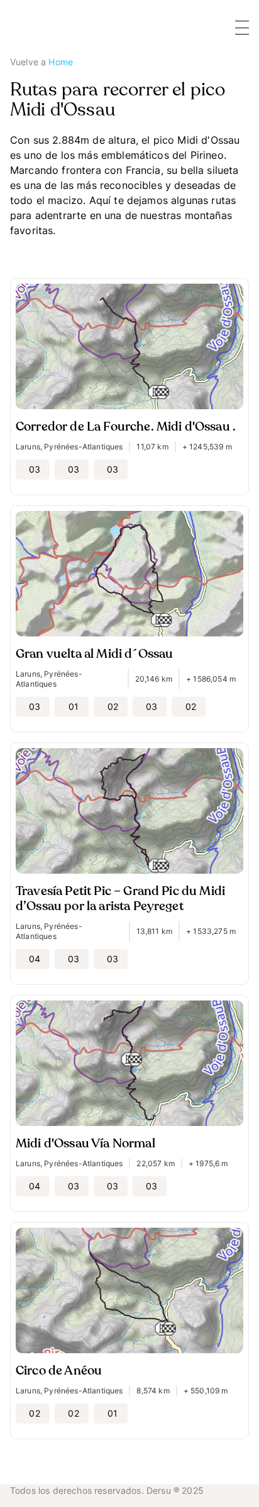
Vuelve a (41, 61)
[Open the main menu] (242, 27)
